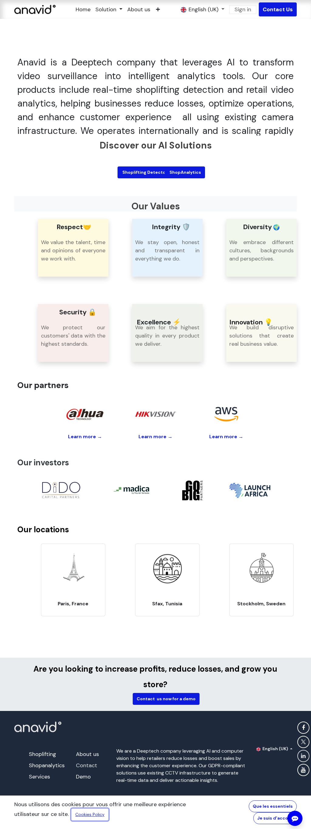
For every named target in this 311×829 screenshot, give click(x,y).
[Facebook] (303, 728)
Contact (86, 765)
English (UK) (275, 748)
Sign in (242, 9)
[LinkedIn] (303, 756)
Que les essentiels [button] (273, 806)
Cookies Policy (89, 814)
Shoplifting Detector (144, 172)
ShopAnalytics (185, 172)
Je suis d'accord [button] (275, 818)
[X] (303, 742)
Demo (83, 776)
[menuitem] (83, 9)
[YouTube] (303, 770)
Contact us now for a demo (166, 698)
